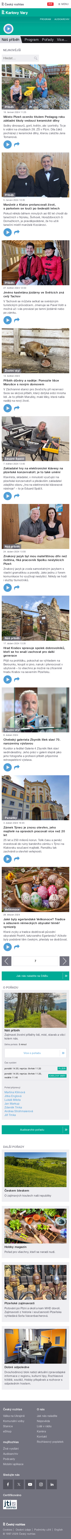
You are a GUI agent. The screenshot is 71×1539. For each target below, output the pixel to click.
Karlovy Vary (57, 1076)
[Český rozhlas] (13, 4)
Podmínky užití (42, 1529)
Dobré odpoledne (16, 1367)
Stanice (8, 1426)
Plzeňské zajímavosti (19, 1303)
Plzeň (62, 1068)
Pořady (48, 40)
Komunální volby (13, 1421)
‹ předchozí (6, 961)
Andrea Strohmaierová (18, 1111)
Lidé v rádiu (44, 1426)
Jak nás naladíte (47, 1416)
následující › (64, 961)
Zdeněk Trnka (13, 1107)
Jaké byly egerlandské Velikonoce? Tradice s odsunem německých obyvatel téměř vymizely (34, 923)
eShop (7, 1431)
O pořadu (10, 987)
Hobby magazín (15, 1247)
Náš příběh (12, 1030)
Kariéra (41, 1431)
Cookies (7, 1529)
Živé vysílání (11, 1448)
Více (62, 40)
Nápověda (43, 1421)
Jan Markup (11, 1103)
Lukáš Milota (12, 1100)
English (58, 1529)
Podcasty (9, 1459)
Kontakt (42, 1436)
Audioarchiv (61, 19)
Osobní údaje (23, 1529)
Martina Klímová (14, 1092)
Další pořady (13, 1147)
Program (45, 19)
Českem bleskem (16, 1190)
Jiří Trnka (10, 1115)
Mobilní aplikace (13, 1464)
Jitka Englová (12, 1096)
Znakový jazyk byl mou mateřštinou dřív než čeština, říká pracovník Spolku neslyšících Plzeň (35, 559)
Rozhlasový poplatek (50, 1441)
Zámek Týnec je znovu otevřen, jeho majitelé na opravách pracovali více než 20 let (34, 831)
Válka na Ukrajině (14, 1416)
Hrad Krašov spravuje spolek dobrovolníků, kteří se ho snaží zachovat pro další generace (34, 651)
